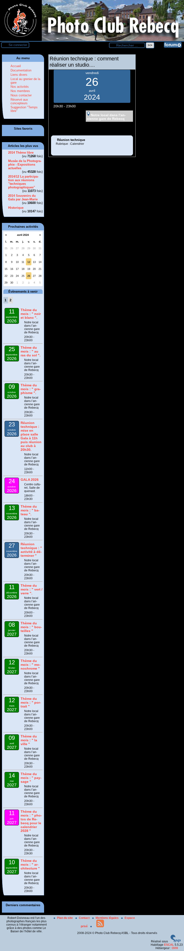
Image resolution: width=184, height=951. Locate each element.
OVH (175, 948)
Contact (84, 918)
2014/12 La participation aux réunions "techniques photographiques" (23, 182)
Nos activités (20, 86)
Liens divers (19, 74)
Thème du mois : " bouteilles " (31, 627)
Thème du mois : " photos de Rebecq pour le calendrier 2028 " (31, 821)
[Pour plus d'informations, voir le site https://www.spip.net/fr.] (176, 941)
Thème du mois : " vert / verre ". (31, 589)
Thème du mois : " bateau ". (30, 510)
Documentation (21, 70)
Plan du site (65, 918)
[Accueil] (92, 40)
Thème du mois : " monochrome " (30, 664)
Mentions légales (107, 918)
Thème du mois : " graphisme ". (31, 389)
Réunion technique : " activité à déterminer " (31, 549)
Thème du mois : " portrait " (31, 702)
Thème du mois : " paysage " (31, 777)
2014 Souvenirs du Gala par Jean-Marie (23, 197)
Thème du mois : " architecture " (30, 864)
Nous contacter (21, 95)
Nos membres (20, 91)
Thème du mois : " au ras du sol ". (30, 351)
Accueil (16, 66)
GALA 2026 (30, 479)
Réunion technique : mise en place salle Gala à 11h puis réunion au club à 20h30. (31, 436)
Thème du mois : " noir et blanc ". (31, 313)
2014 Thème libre (21, 152)
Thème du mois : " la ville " (29, 740)
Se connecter (18, 45)
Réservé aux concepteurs (19, 101)
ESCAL (169, 944)
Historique (15, 207)
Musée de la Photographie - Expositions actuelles (24, 164)
